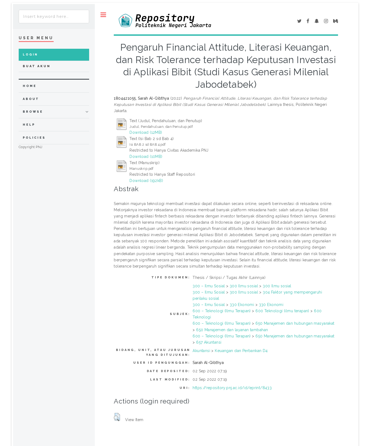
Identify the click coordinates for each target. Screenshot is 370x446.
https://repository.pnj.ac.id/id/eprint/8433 (232, 388)
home (29, 86)
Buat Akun (37, 66)
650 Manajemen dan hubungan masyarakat (295, 323)
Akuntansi (201, 351)
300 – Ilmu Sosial (209, 286)
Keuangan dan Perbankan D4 (241, 351)
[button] (117, 417)
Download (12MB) (145, 132)
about (31, 99)
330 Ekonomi (242, 304)
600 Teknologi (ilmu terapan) (282, 311)
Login (30, 54)
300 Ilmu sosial (244, 286)
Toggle (103, 14)
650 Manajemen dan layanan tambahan (232, 330)
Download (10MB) (145, 156)
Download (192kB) (146, 180)
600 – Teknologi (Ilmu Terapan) (222, 311)
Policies (34, 137)
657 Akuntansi (208, 342)
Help (29, 124)
